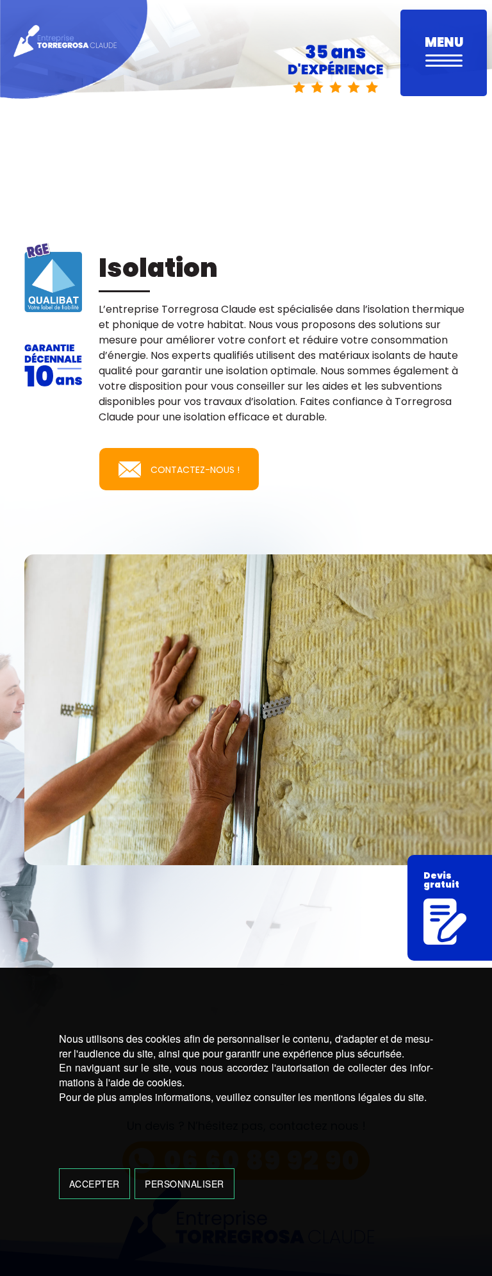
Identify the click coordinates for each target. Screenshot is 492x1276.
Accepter (94, 1183)
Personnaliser (184, 1183)
